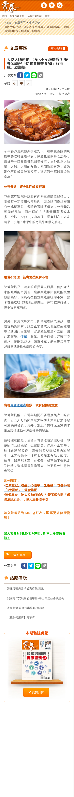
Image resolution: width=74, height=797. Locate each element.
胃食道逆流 (18, 405)
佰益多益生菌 (34, 16)
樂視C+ (49, 16)
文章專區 (20, 22)
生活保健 (34, 22)
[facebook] (20, 75)
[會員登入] (43, 5)
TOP (68, 781)
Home (8, 22)
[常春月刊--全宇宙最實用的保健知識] (11, 6)
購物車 (51, 5)
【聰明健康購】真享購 (21, 617)
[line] (34, 75)
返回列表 (64, 93)
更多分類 (56, 48)
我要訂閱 (38, 692)
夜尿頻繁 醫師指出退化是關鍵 (25, 608)
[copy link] (40, 75)
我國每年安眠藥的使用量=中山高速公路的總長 (35, 598)
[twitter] (27, 75)
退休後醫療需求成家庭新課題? (25, 588)
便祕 (24, 336)
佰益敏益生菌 (17, 16)
